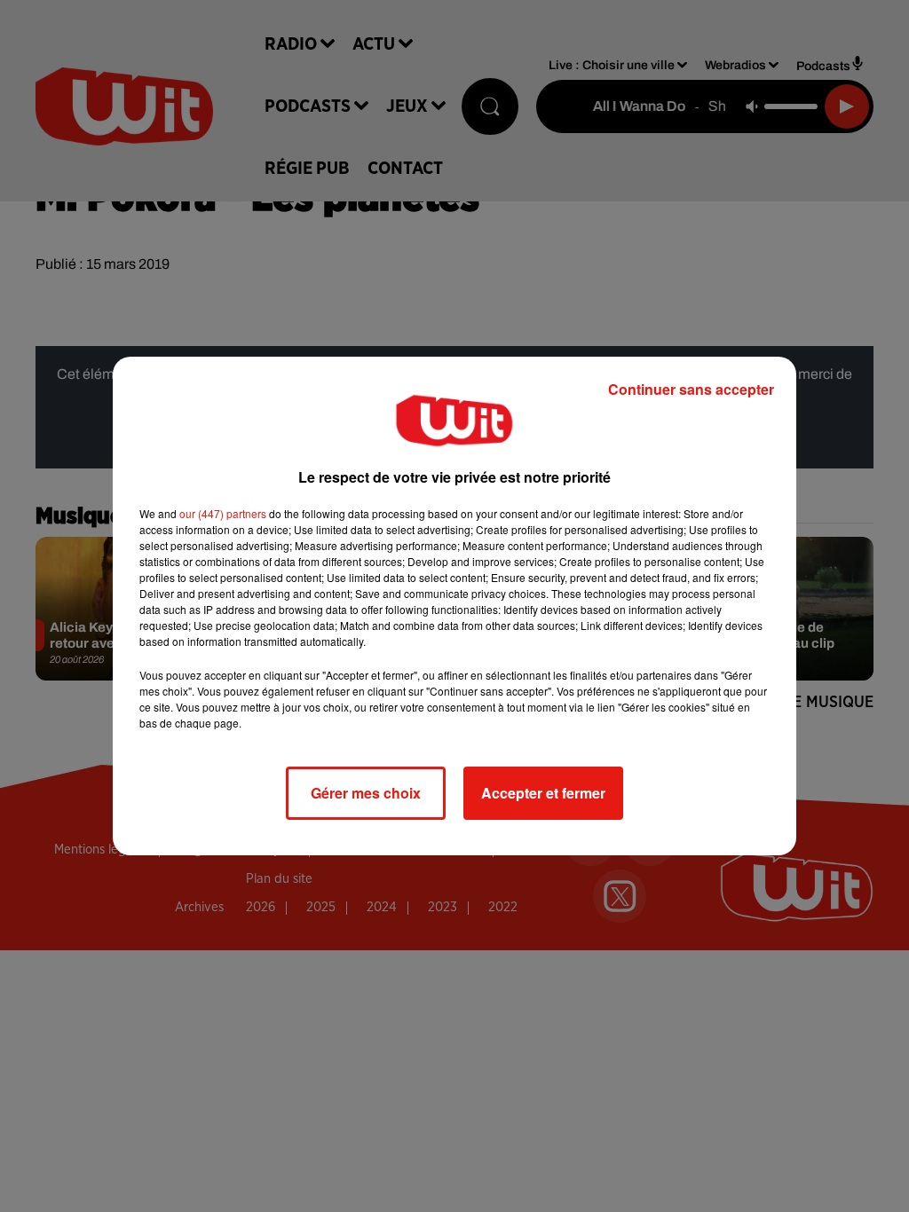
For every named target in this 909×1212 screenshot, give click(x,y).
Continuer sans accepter (691, 389)
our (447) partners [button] (222, 513)
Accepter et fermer (543, 793)
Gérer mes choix (366, 793)
